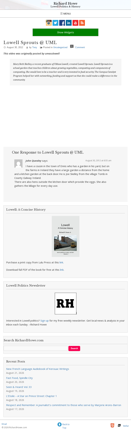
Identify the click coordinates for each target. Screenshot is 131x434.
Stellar (126, 425)
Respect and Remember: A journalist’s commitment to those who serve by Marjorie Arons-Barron (63, 405)
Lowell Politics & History (65, 6)
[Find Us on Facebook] (62, 23)
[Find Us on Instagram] (49, 23)
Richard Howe (65, 3)
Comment (80, 47)
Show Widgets (65, 32)
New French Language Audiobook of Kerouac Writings (37, 369)
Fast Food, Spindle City (19, 378)
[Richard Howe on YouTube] (75, 23)
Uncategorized (60, 47)
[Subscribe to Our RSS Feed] (82, 23)
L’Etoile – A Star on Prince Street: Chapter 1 (31, 396)
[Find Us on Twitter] (56, 23)
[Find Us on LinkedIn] (69, 23)
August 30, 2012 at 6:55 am (98, 160)
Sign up (44, 320)
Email (4, 424)
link (61, 262)
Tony (34, 47)
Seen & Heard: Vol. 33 (19, 387)
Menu (67, 13)
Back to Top (66, 425)
